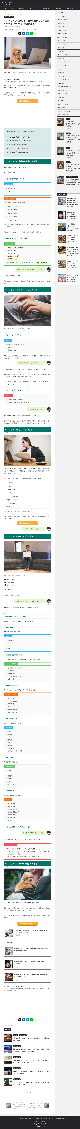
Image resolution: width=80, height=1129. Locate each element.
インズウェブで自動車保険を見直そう (19, 152)
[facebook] (23, 33)
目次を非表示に (30, 131)
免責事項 (45, 1118)
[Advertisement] (27, 115)
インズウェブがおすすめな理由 (18, 144)
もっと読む (28, 1092)
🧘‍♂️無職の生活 (46, 8)
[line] (31, 33)
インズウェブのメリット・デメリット (19, 141)
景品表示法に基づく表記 (61, 1118)
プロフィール (21, 1118)
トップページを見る (10, 990)
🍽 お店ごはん (21, 8)
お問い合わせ (28, 1118)
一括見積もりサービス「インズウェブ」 (29, 72)
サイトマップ (52, 1118)
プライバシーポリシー (37, 1118)
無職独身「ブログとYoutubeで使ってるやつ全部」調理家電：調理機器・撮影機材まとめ (72, 202)
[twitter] (19, 33)
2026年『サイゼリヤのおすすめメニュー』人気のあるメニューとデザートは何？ (72, 265)
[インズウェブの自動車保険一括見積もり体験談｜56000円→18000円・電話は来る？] (27, 33)
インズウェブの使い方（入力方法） (19, 148)
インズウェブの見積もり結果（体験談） (20, 137)
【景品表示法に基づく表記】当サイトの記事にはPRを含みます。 (21, 29)
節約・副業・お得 (9, 1025)
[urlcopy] (35, 33)
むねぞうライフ (6, 4)
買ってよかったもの (71, 8)
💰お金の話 (58, 8)
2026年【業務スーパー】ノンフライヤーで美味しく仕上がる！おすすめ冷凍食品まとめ (72, 251)
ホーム (15, 1118)
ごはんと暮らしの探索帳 (40, 1121)
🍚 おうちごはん (9, 8)
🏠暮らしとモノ (33, 8)
